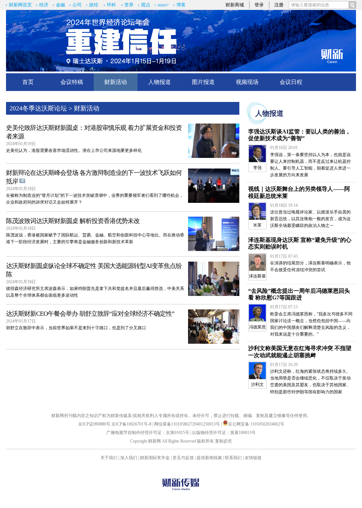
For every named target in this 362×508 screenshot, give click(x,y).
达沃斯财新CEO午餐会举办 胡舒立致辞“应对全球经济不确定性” (90, 313)
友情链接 (253, 457)
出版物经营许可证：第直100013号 (224, 432)
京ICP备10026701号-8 (131, 424)
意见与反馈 (183, 457)
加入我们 (128, 457)
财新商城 (235, 4)
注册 (279, 4)
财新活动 (115, 82)
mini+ (163, 4)
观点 (145, 4)
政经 (93, 4)
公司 (77, 4)
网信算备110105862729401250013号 (187, 424)
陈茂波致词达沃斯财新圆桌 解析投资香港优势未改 (73, 220)
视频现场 (247, 82)
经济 (43, 4)
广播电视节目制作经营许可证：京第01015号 (147, 432)
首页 (28, 82)
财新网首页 (20, 4)
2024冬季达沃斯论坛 (38, 108)
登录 (259, 4)
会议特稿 (71, 82)
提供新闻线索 (209, 457)
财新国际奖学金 (155, 457)
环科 (111, 4)
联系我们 (233, 457)
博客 (181, 4)
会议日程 (291, 82)
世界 (129, 4)
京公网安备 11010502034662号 (256, 424)
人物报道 (159, 82)
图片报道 (203, 82)
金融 (60, 4)
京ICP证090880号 (94, 424)
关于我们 (108, 457)
